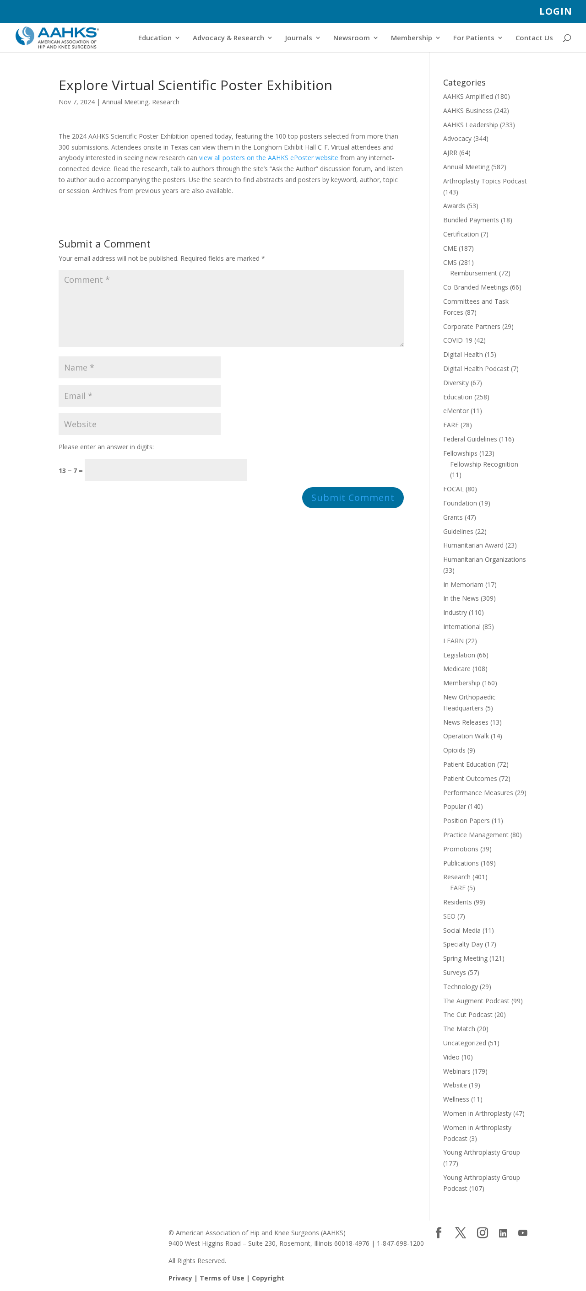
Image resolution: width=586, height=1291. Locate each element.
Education (155, 38)
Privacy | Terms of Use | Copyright (226, 1278)
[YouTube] (522, 1233)
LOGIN (555, 12)
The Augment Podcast (476, 1000)
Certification (461, 234)
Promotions (460, 849)
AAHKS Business (467, 110)
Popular (454, 806)
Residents (457, 902)
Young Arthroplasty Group (481, 1152)
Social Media (462, 930)
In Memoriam (463, 584)
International (462, 626)
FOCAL (453, 488)
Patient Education (469, 764)
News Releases (465, 722)
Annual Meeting (125, 101)
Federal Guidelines (470, 439)
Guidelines (458, 531)
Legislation (459, 655)
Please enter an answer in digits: (106, 446)
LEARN (453, 640)
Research (165, 101)
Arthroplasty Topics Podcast (485, 181)
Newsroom (351, 38)
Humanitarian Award (473, 545)
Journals (298, 38)
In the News (461, 598)
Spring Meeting (465, 958)
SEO (449, 916)
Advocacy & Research (228, 38)
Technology (460, 986)
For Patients (473, 38)
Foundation (460, 503)
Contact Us (534, 38)
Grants (453, 517)
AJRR (450, 152)
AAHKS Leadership (470, 124)
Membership (411, 38)
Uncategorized (464, 1042)
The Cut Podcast (468, 1014)
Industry (455, 612)
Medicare (457, 668)
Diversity (456, 382)
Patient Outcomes (470, 778)
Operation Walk (466, 736)
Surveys (454, 972)
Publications (461, 863)
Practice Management (476, 834)
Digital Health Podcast (476, 368)
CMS (450, 262)
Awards (454, 205)
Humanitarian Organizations (484, 559)
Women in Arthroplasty (477, 1113)
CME (450, 248)
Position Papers (466, 820)
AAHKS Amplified (468, 96)
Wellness (456, 1099)
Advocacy (457, 138)
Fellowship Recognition (484, 464)
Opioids (454, 750)
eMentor (456, 410)
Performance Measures (478, 792)
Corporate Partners (471, 326)
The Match (459, 1028)
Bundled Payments (471, 219)
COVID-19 (457, 340)
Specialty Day (463, 944)
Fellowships (460, 453)
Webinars (457, 1071)
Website (455, 1085)
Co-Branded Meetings (475, 287)
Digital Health (463, 354)
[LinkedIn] (503, 1233)
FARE (451, 424)
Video (451, 1057)
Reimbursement (473, 273)
